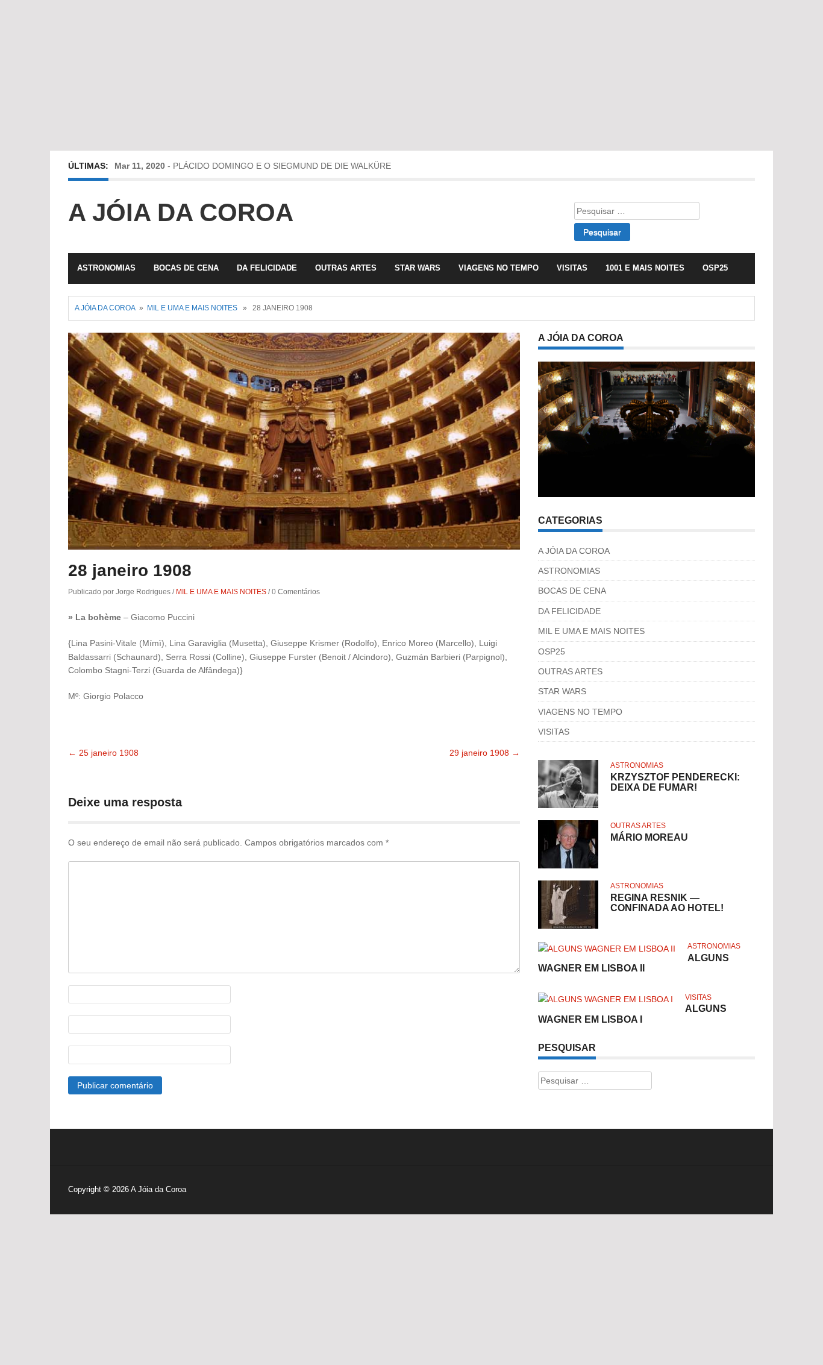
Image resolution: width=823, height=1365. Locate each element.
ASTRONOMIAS (106, 267)
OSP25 (715, 267)
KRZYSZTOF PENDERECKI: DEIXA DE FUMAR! (675, 782)
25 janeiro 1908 (103, 753)
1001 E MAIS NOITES (645, 267)
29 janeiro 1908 (484, 753)
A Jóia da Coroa (180, 212)
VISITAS (572, 267)
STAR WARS (417, 267)
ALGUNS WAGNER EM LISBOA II (633, 963)
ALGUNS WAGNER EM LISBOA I (632, 1014)
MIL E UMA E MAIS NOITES (192, 308)
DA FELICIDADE (267, 267)
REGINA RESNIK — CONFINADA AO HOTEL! (667, 903)
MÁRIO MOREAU (649, 837)
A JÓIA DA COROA (574, 551)
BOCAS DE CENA (186, 267)
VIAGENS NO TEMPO (498, 267)
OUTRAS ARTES (346, 267)
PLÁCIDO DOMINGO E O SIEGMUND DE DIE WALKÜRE (282, 166)
